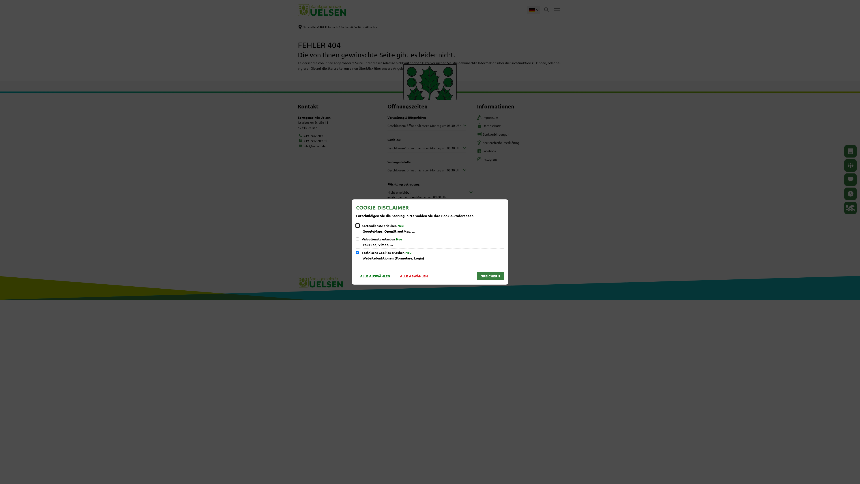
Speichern (490, 276)
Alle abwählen (414, 276)
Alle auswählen (375, 276)
